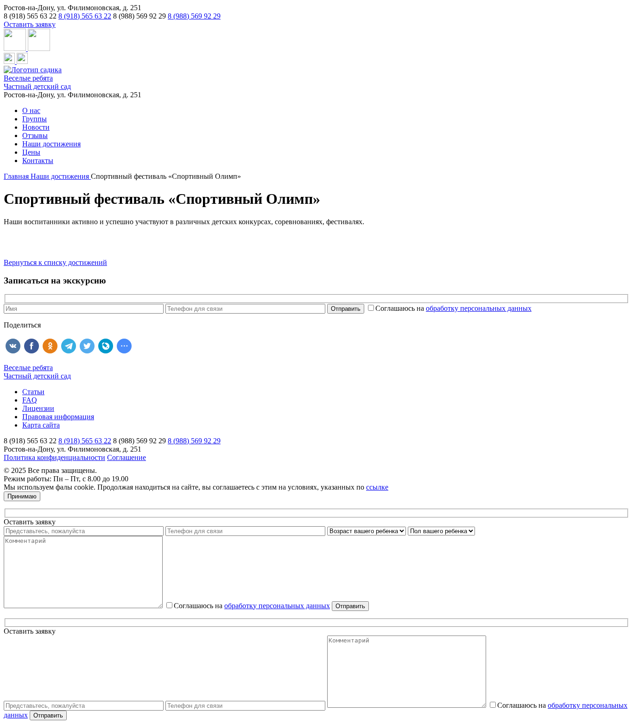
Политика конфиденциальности (54, 457)
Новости (36, 127)
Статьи (33, 392)
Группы (34, 119)
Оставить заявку (30, 24)
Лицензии (38, 408)
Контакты (37, 160)
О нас (31, 110)
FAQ (29, 400)
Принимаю (22, 496)
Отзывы (35, 135)
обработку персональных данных (479, 308)
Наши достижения (51, 144)
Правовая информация (58, 417)
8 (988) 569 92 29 (194, 16)
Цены (31, 152)
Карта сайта (41, 425)
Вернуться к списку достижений (55, 262)
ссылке (377, 487)
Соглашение (126, 457)
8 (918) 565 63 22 (84, 16)
